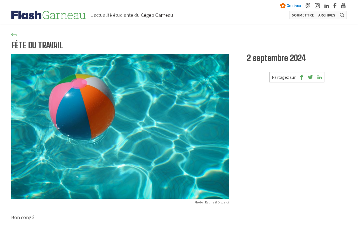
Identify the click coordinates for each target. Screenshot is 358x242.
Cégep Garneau (157, 15)
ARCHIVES (326, 15)
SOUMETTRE (303, 15)
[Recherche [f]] (342, 15)
